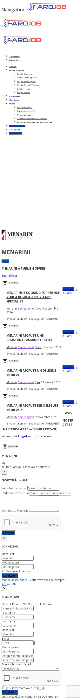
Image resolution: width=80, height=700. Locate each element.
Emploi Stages (23, 93)
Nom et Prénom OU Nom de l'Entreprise (27, 604)
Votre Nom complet (14, 488)
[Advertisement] (40, 178)
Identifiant (8, 554)
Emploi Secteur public (27, 78)
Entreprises (14, 96)
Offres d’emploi (16, 70)
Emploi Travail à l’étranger (28, 85)
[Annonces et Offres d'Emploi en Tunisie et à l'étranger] (35, 26)
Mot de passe (10, 562)
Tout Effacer (9, 275)
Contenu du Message (15, 510)
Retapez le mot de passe (17, 656)
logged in (24, 436)
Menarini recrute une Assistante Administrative (29, 337)
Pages (12, 104)
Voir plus (68, 289)
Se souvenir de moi (17, 571)
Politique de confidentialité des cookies (34, 122)
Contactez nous (24, 115)
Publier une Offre (17, 126)
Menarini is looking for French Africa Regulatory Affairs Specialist (33, 297)
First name (8, 613)
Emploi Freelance (25, 89)
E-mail (5, 638)
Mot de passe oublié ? (15, 580)
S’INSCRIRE (9, 583)
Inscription (9, 692)
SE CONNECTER (48, 696)
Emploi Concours (24, 74)
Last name (8, 621)
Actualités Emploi (24, 107)
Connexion (14, 56)
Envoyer (8, 533)
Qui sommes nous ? (26, 111)
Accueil (13, 67)
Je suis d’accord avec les (24, 688)
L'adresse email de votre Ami (20, 493)
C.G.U (40, 688)
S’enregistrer (15, 60)
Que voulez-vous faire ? (16, 664)
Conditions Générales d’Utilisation (32, 119)
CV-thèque (14, 100)
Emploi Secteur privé (26, 81)
